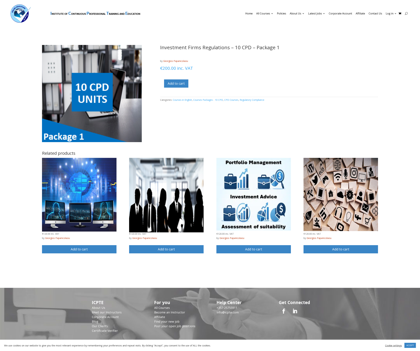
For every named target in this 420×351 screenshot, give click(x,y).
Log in (389, 13)
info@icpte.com (228, 312)
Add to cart (176, 83)
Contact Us (375, 13)
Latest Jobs (315, 13)
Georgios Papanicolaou (175, 61)
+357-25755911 (227, 308)
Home (249, 13)
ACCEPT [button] (410, 345)
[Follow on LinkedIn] (295, 311)
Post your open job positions (174, 326)
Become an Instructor (169, 312)
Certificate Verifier (105, 331)
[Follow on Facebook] (284, 311)
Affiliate (360, 13)
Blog (95, 321)
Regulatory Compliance (252, 99)
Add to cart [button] (79, 249)
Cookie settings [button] (393, 345)
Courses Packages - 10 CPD (208, 99)
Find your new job (166, 321)
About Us (295, 13)
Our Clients (100, 326)
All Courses (263, 13)
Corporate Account (340, 13)
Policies (281, 13)
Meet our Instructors (107, 312)
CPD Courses (231, 99)
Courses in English (182, 99)
